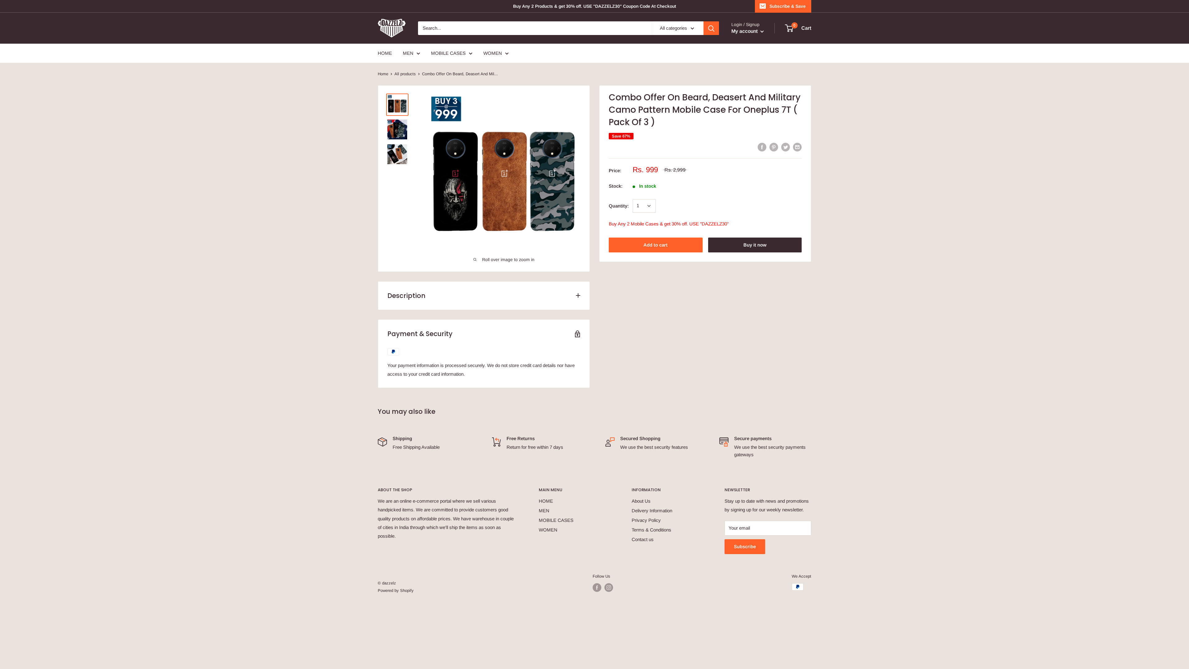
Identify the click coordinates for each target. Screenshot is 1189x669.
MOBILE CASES (556, 520)
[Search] (711, 28)
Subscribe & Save (787, 6)
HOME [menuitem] (385, 53)
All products (405, 74)
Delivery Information (652, 510)
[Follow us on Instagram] (608, 587)
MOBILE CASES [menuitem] (448, 53)
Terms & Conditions (651, 529)
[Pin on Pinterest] (773, 146)
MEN (544, 510)
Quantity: (619, 205)
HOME (546, 501)
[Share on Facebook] (762, 146)
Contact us (643, 539)
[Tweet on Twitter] (785, 146)
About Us (641, 501)
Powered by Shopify (396, 590)
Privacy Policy (646, 520)
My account (745, 31)
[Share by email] (797, 146)
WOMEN (548, 529)
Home (383, 74)
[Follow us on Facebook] (597, 587)
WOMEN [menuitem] (492, 53)
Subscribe (745, 546)
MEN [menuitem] (408, 53)
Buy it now (754, 244)
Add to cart (655, 244)
